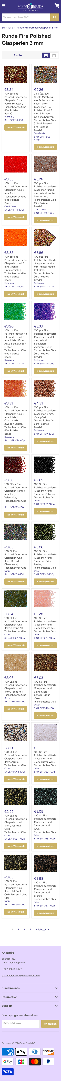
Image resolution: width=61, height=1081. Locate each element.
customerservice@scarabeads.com (21, 975)
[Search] (54, 17)
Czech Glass (10, 206)
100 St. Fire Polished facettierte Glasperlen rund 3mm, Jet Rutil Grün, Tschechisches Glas (45, 824)
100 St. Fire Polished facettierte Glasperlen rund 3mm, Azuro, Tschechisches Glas (15, 758)
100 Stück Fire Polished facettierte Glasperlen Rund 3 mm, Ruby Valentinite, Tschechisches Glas (15, 492)
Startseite (7, 27)
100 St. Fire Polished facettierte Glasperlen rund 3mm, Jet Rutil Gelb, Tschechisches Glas (15, 889)
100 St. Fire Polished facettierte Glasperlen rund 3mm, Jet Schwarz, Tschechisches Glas (45, 491)
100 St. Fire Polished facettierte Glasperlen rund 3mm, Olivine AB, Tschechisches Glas (15, 625)
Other (36, 500)
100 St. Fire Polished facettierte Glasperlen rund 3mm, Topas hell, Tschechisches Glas (15, 688)
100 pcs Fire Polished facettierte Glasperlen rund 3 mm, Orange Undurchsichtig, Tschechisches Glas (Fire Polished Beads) (15, 268)
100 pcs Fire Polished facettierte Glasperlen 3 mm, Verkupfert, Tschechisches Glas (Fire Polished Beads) (45, 417)
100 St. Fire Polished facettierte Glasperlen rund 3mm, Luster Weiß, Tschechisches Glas (45, 758)
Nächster (41, 929)
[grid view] (46, 55)
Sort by (18, 55)
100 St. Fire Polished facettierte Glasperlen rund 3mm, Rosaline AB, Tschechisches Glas (45, 625)
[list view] (54, 55)
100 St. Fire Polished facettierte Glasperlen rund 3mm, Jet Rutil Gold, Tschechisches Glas (15, 824)
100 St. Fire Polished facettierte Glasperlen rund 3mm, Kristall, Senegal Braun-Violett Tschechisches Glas (45, 691)
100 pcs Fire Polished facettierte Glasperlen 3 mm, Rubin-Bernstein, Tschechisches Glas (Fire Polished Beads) (15, 103)
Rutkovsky (9, 116)
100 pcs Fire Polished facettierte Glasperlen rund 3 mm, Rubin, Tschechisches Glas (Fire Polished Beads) (15, 193)
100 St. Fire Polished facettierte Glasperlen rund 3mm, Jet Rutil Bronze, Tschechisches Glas (45, 891)
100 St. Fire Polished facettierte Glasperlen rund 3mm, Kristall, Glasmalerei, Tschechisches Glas (15, 559)
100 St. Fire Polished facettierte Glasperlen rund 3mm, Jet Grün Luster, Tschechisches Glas (45, 559)
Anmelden (50, 1023)
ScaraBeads (39, 133)
